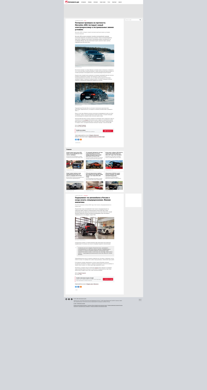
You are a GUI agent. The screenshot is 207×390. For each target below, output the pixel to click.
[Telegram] (76, 139)
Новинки (89, 2)
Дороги (120, 2)
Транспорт (114, 2)
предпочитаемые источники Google (97, 136)
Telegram (91, 135)
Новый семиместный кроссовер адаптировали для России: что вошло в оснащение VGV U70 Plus (74, 174)
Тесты (109, 2)
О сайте (75, 303)
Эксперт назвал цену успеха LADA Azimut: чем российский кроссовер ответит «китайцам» (74, 153)
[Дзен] (66, 299)
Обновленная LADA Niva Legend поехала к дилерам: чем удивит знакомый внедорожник (112, 174)
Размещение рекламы (81, 303)
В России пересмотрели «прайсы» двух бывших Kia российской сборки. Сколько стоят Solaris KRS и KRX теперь (94, 175)
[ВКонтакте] (78, 139)
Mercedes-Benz (78, 142)
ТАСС (81, 274)
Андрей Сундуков (82, 125)
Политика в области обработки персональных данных (97, 305)
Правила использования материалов (80, 305)
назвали (96, 267)
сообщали (86, 120)
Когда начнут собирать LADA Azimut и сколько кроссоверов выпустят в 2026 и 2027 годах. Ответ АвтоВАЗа (114, 153)
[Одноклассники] (81, 139)
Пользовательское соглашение (84, 306)
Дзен (92, 284)
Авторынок (83, 2)
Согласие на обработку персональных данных (98, 306)
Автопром (96, 2)
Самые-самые (102, 2)
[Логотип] (72, 2)
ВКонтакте (96, 135)
